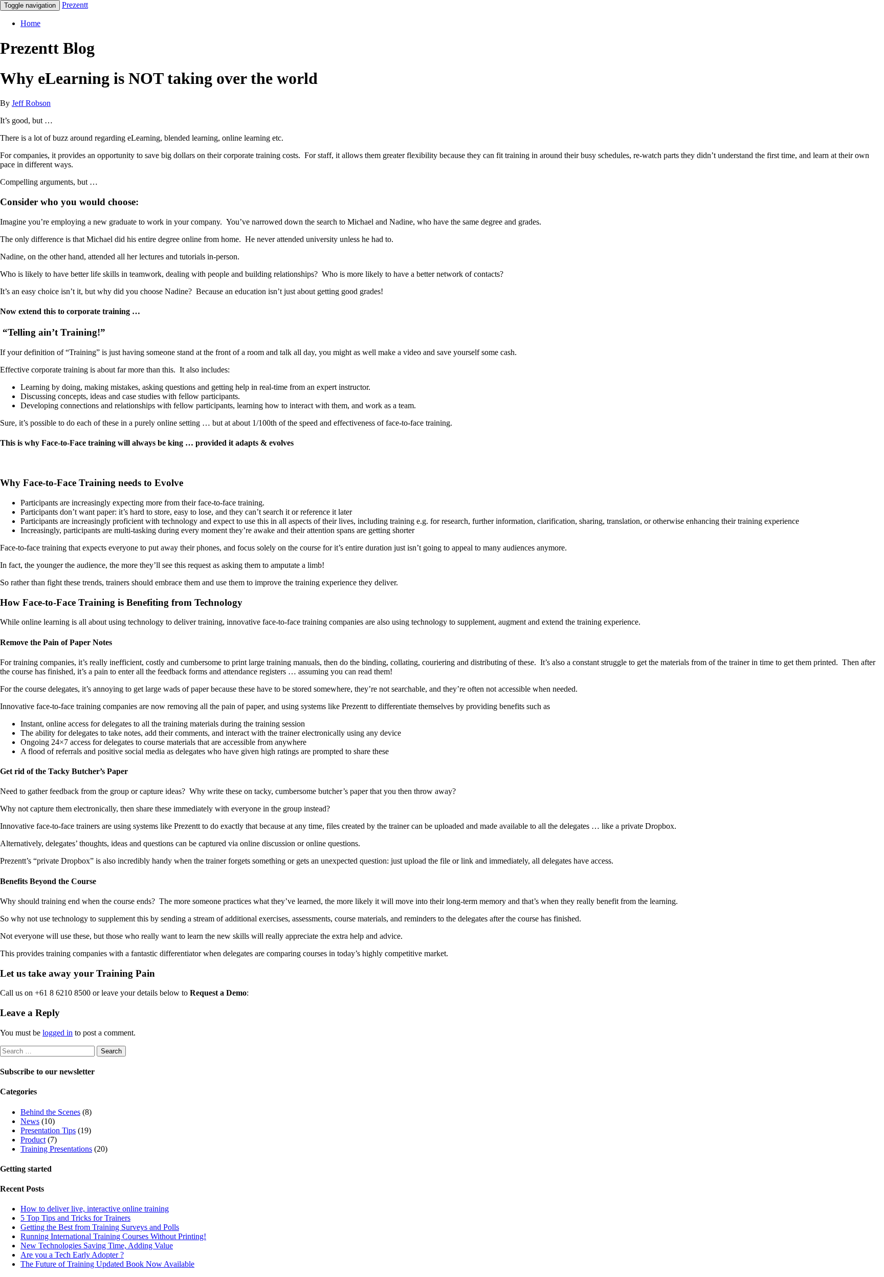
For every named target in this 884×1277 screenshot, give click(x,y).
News (29, 1121)
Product (33, 1139)
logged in (57, 1032)
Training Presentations (56, 1148)
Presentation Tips (48, 1130)
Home (30, 23)
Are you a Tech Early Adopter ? (72, 1254)
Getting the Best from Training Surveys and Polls (99, 1227)
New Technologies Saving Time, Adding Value (96, 1245)
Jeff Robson (31, 103)
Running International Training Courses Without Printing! (113, 1236)
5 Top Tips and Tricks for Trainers (75, 1218)
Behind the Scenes (50, 1112)
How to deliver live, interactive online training (94, 1208)
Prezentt (75, 5)
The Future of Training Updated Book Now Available (107, 1264)
